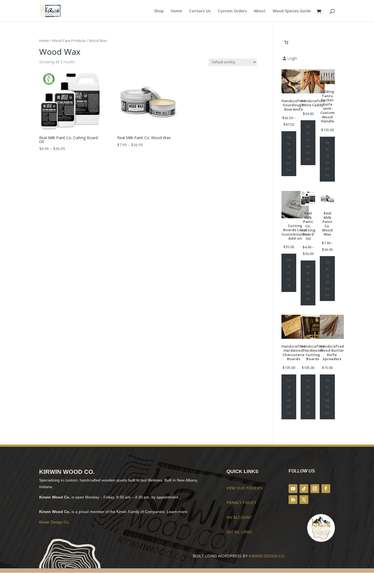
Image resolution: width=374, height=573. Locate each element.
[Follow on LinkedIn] (293, 499)
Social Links (239, 531)
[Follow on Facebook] (325, 488)
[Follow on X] (304, 499)
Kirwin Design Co (266, 555)
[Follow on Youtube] (293, 488)
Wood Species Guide (292, 11)
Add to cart (289, 272)
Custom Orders (232, 11)
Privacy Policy (241, 502)
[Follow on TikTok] (304, 488)
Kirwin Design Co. (54, 522)
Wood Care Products (69, 40)
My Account (239, 517)
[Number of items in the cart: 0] (286, 42)
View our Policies (244, 488)
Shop (159, 11)
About (260, 11)
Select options (289, 153)
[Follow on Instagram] (314, 488)
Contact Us (200, 11)
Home (176, 11)
